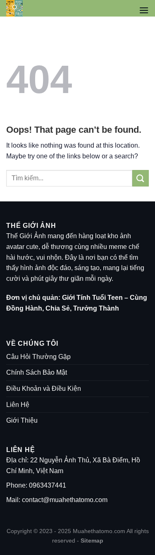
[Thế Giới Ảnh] (25, 8)
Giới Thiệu (22, 420)
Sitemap (92, 540)
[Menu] (144, 10)
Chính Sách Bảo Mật (36, 372)
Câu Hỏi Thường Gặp (38, 356)
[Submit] (140, 178)
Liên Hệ (17, 404)
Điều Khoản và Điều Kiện (43, 388)
